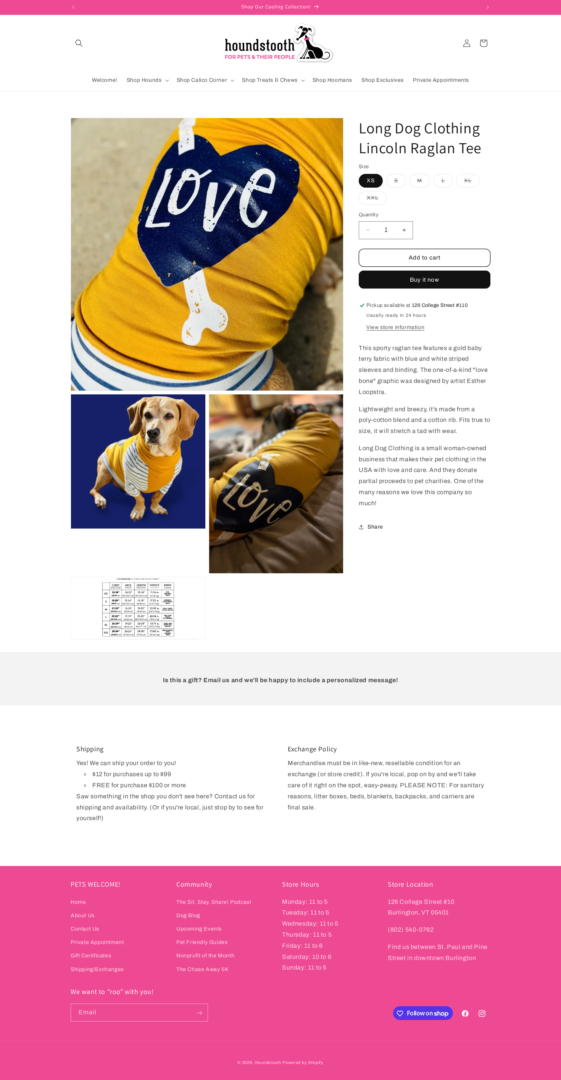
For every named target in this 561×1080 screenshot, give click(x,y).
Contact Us (85, 928)
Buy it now (424, 280)
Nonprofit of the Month (205, 955)
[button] (79, 43)
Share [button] (375, 527)
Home (78, 902)
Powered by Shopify (303, 1062)
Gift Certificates (91, 955)
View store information (395, 327)
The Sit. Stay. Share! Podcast (213, 902)
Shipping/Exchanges (97, 969)
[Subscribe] (199, 1013)
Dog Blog (188, 915)
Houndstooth (268, 1062)
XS (371, 180)
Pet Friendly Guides (201, 942)
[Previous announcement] (73, 7)
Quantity (369, 214)
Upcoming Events (199, 928)
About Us (83, 915)
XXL (377, 200)
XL (472, 182)
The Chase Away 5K (202, 969)
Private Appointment (97, 942)
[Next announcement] (487, 7)
